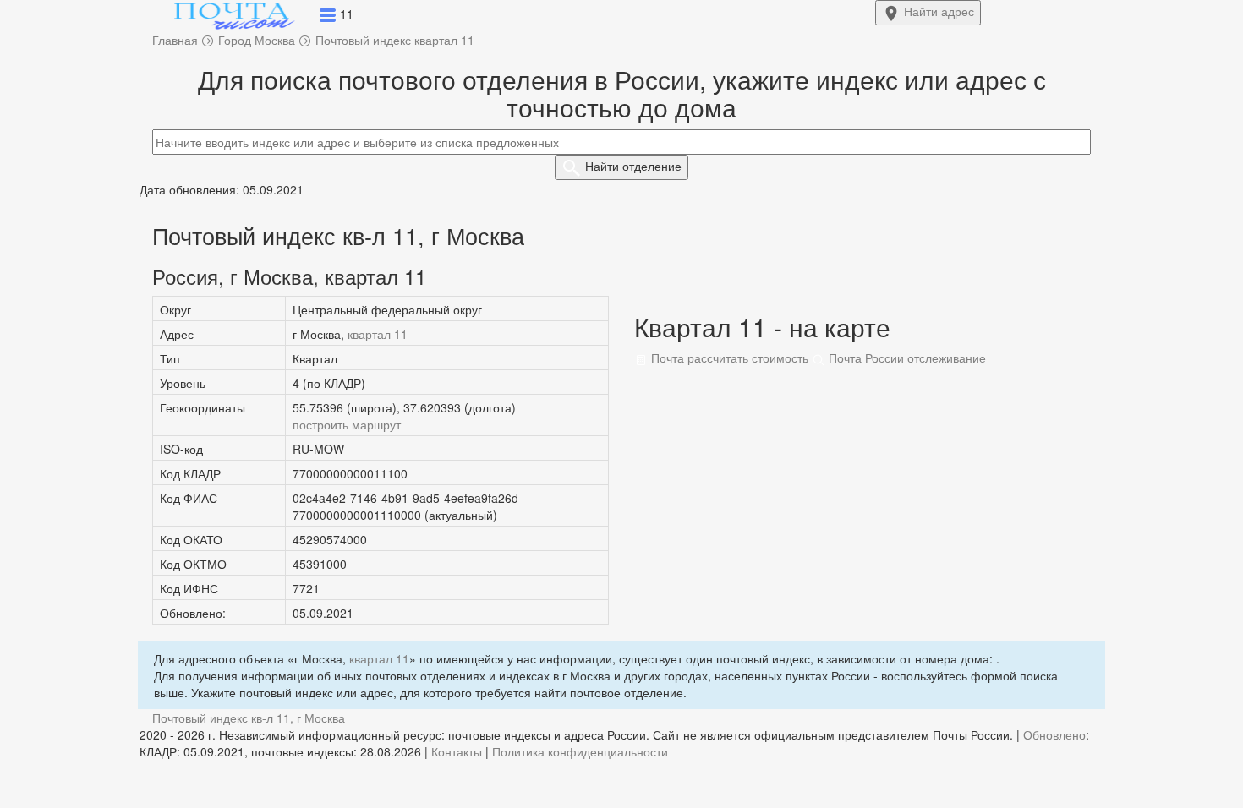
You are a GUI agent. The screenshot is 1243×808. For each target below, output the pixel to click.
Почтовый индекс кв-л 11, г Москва (248, 717)
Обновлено (1054, 734)
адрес (939, 11)
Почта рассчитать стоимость (728, 357)
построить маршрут (347, 424)
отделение (633, 165)
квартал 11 (378, 333)
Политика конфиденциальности (580, 751)
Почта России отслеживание (905, 357)
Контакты (456, 751)
